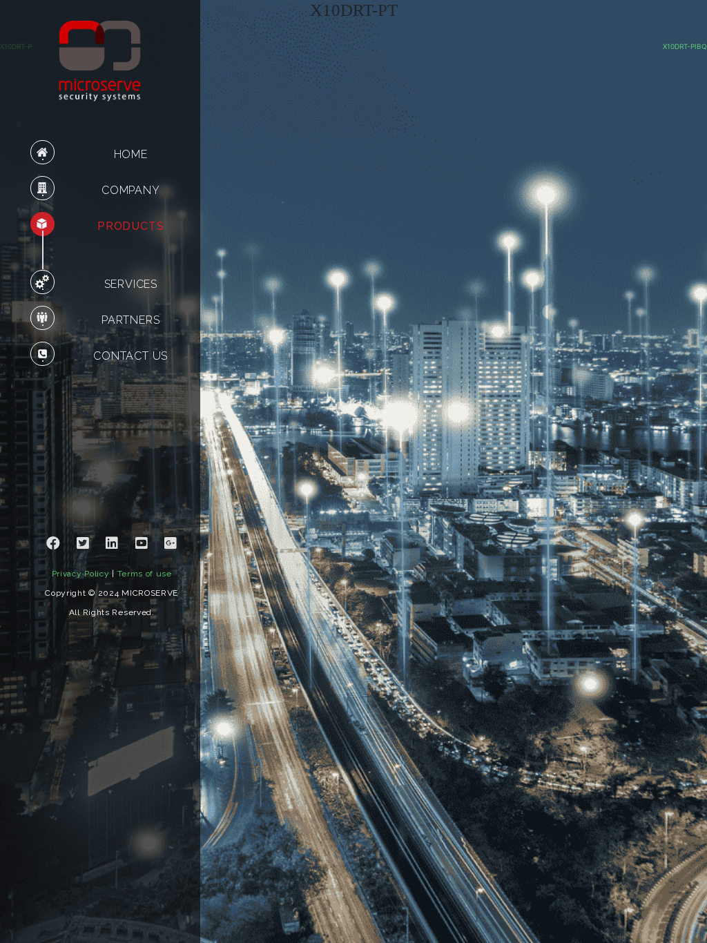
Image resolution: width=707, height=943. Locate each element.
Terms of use (144, 574)
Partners (130, 320)
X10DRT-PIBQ (685, 46)
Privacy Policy (81, 574)
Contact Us (130, 355)
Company (130, 190)
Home (131, 154)
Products (130, 226)
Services (130, 284)
